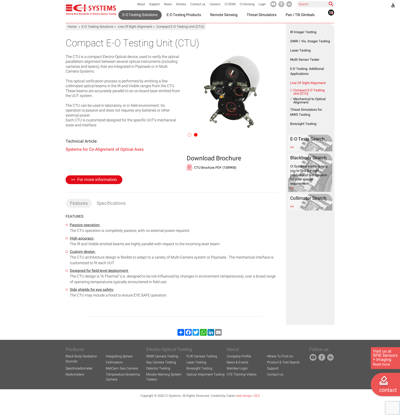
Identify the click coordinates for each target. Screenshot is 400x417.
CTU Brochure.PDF (215, 167)
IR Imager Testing (303, 32)
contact (388, 390)
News (168, 4)
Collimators (114, 362)
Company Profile (239, 356)
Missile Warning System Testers (163, 377)
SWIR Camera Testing (162, 356)
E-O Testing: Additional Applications (307, 71)
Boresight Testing (303, 123)
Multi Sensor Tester (304, 59)
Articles (181, 4)
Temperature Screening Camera (123, 377)
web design (244, 395)
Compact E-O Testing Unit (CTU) (309, 92)
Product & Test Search (283, 362)
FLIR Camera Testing (201, 356)
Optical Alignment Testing (205, 374)
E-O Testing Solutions (97, 26)
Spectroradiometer (79, 368)
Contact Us (275, 374)
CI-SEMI (230, 4)
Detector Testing (158, 368)
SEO (257, 395)
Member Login (237, 368)
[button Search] (331, 4)
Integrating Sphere (119, 356)
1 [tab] (190, 135)
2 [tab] (196, 135)
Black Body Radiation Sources (81, 359)
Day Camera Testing (161, 362)
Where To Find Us (280, 356)
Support (154, 4)
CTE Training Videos (241, 374)
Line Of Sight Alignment (135, 26)
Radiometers (75, 374)
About (141, 4)
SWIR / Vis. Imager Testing (310, 41)
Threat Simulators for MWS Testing (306, 112)
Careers (215, 4)
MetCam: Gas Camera (122, 368)
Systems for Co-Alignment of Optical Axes (105, 149)
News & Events (237, 362)
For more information (97, 180)
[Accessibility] (393, 5)
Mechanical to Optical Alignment (309, 101)
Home (72, 26)
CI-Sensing (247, 4)
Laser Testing (300, 50)
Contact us (197, 4)
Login (262, 4)
